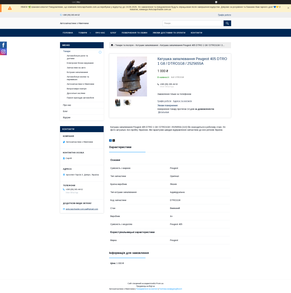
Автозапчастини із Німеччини (80, 84)
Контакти (196, 33)
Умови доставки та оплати (169, 33)
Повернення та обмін (134, 33)
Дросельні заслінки (76, 93)
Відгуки (66, 117)
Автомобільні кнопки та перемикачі (78, 78)
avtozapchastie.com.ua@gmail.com (82, 209)
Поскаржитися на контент (147, 289)
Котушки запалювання (147, 45)
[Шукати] (227, 23)
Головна (68, 33)
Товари (82, 33)
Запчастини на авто (76, 68)
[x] (113, 141)
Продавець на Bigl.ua (145, 286)
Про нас (100, 33)
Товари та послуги (124, 45)
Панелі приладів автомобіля (80, 98)
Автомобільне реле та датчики (77, 57)
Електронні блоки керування (80, 63)
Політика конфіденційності (170, 289)
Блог (113, 33)
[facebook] (110, 141)
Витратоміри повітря (76, 89)
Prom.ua (159, 283)
